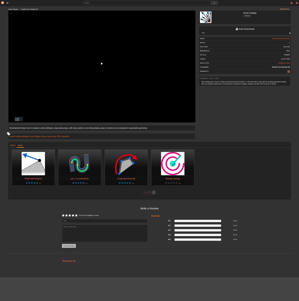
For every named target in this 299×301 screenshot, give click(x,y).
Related (12, 145)
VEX (59, 136)
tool (48, 136)
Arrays (12, 136)
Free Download (246, 29)
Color (31, 136)
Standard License (284, 63)
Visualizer (65, 136)
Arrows (18, 136)
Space (44, 136)
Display (37, 136)
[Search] (214, 3)
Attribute (25, 136)
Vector (53, 136)
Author (20, 145)
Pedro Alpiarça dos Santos (281, 38)
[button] (8, 3)
